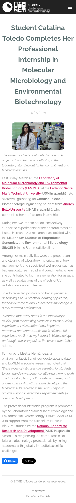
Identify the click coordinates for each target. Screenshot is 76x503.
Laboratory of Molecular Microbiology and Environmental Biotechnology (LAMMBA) (34, 183)
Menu (70, 7)
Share (12, 461)
